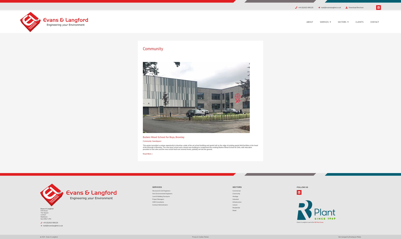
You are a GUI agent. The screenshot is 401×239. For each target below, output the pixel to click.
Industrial (236, 199)
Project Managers (158, 199)
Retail (234, 210)
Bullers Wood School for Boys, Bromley (163, 137)
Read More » (147, 154)
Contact (374, 22)
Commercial (236, 191)
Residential (236, 207)
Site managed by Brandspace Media (349, 237)
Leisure (235, 205)
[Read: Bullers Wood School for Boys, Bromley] (196, 97)
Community (147, 141)
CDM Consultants (158, 202)
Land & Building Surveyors (161, 196)
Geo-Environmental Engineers (162, 193)
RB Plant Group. (319, 222)
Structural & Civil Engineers (161, 191)
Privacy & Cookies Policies (200, 237)
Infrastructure (237, 202)
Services (324, 22)
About (309, 22)
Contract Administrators (160, 205)
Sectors (342, 22)
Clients (360, 22)
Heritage (235, 196)
